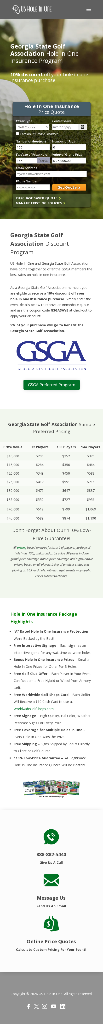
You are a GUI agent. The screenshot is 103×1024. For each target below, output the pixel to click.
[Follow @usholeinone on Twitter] (36, 1007)
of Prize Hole (31, 154)
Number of (31, 141)
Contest (61, 121)
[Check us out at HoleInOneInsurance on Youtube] (53, 1007)
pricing (21, 547)
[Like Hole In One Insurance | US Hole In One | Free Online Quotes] (28, 1007)
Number (27, 181)
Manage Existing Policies (39, 203)
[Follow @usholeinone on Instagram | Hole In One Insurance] (44, 1007)
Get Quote (67, 187)
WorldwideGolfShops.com (34, 708)
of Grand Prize (67, 154)
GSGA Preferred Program (51, 384)
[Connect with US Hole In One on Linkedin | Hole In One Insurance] (62, 1007)
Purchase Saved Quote (37, 198)
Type (24, 121)
